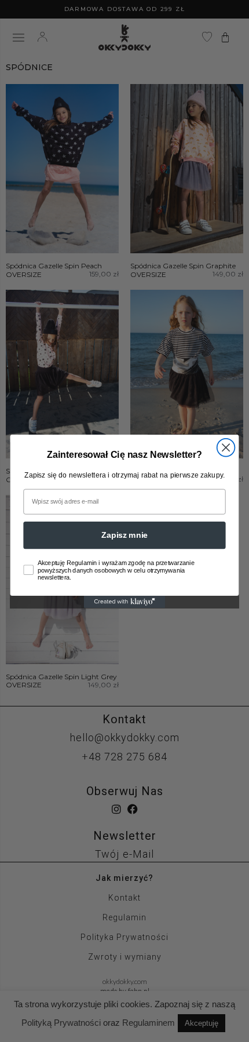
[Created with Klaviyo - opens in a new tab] (124, 602)
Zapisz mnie (124, 534)
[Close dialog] (226, 447)
